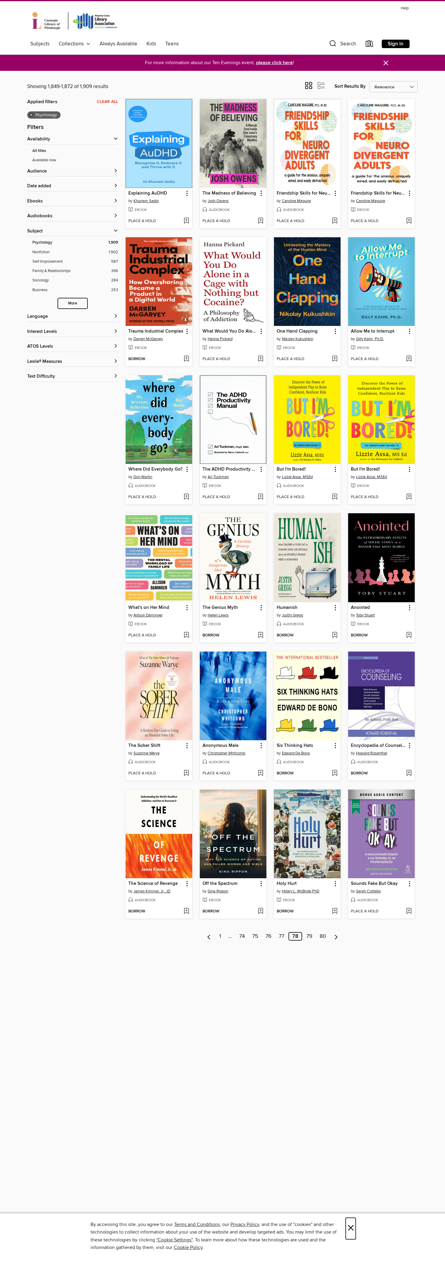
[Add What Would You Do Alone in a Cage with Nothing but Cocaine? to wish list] (260, 359)
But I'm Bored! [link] (291, 469)
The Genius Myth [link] (220, 607)
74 (242, 936)
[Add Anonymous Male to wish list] (260, 773)
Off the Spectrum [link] (220, 883)
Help (405, 8)
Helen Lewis (218, 615)
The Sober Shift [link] (144, 745)
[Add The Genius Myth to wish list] (260, 635)
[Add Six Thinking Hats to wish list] (334, 773)
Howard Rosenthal (371, 753)
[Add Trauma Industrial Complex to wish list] (186, 359)
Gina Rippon (218, 891)
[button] (342, 45)
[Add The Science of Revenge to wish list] (186, 911)
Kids (151, 44)
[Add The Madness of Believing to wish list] (260, 221)
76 (268, 936)
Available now (44, 160)
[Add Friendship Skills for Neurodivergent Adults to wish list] (334, 221)
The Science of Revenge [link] (153, 883)
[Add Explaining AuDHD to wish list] (186, 221)
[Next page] (336, 936)
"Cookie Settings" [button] (174, 1240)
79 (309, 936)
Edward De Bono (296, 753)
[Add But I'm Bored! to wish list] (334, 497)
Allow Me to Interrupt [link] (372, 331)
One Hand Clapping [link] (297, 331)
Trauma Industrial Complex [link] (155, 331)
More (72, 303)
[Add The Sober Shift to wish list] (186, 773)
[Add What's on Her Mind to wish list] (186, 635)
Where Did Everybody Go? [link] (155, 469)
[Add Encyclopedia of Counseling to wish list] (409, 773)
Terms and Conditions (197, 1224)
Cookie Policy (188, 1247)
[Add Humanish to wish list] (334, 635)
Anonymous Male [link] (221, 745)
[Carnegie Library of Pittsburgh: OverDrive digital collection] (75, 21)
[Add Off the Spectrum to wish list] (260, 911)
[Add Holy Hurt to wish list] (334, 911)
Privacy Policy (244, 1224)
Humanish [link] (287, 607)
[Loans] (370, 45)
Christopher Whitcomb (226, 753)
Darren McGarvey (148, 339)
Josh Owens (218, 201)
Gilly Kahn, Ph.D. (370, 339)
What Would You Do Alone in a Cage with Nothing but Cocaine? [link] (230, 331)
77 (281, 936)
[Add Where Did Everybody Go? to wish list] (186, 497)
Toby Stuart (365, 615)
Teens (172, 44)
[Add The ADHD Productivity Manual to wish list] (260, 497)
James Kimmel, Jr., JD (152, 891)
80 (323, 936)
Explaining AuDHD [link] (147, 193)
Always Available (118, 44)
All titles (39, 150)
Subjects (40, 44)
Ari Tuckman (218, 477)
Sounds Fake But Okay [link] (374, 883)
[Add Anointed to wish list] (409, 635)
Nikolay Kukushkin (297, 339)
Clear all (107, 101)
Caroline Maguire (296, 201)
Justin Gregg (292, 615)
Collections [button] (72, 44)
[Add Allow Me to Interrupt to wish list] (409, 359)
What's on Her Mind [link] (148, 607)
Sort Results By (350, 86)
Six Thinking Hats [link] (295, 745)
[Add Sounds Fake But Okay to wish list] (409, 911)
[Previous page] (209, 936)
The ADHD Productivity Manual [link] (230, 469)
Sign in (396, 44)
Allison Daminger (148, 615)
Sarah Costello (368, 891)
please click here (274, 63)
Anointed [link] (360, 607)
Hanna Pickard (220, 339)
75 (255, 936)
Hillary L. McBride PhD (300, 891)
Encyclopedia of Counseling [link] (378, 745)
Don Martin (143, 477)
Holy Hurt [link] (287, 883)
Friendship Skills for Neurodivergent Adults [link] (304, 193)
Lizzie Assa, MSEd (297, 477)
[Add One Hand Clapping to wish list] (334, 359)
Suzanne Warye (147, 753)
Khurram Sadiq (146, 201)
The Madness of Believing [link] (229, 193)
